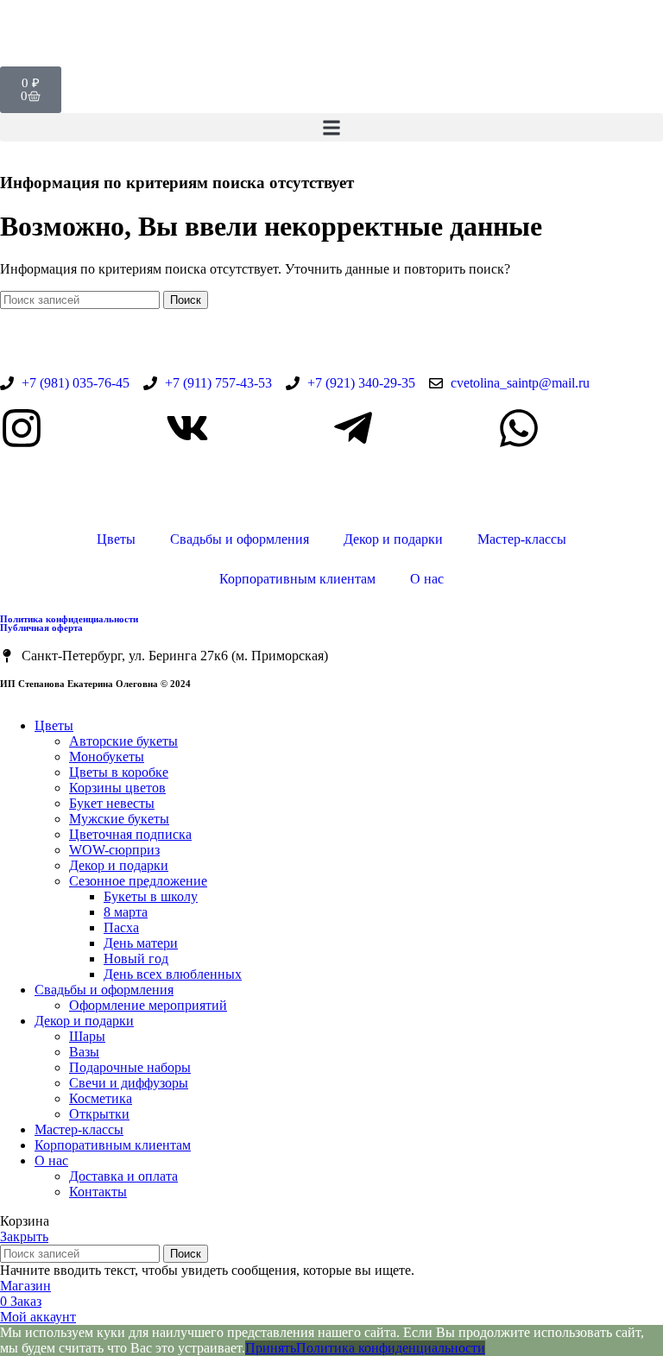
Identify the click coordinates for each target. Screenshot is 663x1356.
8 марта (126, 912)
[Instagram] (21, 428)
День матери (141, 943)
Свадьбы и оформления (239, 539)
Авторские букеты (123, 741)
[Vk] (187, 428)
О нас (427, 578)
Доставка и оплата (123, 1176)
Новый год (136, 958)
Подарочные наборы (130, 1067)
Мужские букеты (119, 818)
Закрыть (24, 1236)
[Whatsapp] (518, 428)
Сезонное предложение (138, 881)
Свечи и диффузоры (128, 1082)
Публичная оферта (41, 627)
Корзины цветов (117, 787)
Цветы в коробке (118, 772)
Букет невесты (112, 803)
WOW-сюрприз (114, 849)
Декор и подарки (393, 539)
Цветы (116, 539)
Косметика (100, 1098)
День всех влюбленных (173, 974)
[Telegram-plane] (353, 428)
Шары (87, 1036)
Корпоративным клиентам (297, 578)
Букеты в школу (151, 896)
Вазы (84, 1051)
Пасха (121, 927)
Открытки (99, 1114)
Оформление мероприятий (148, 1005)
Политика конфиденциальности (69, 619)
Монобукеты (106, 756)
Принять (270, 1347)
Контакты (98, 1191)
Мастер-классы (521, 539)
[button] (331, 127)
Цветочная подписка (130, 834)
